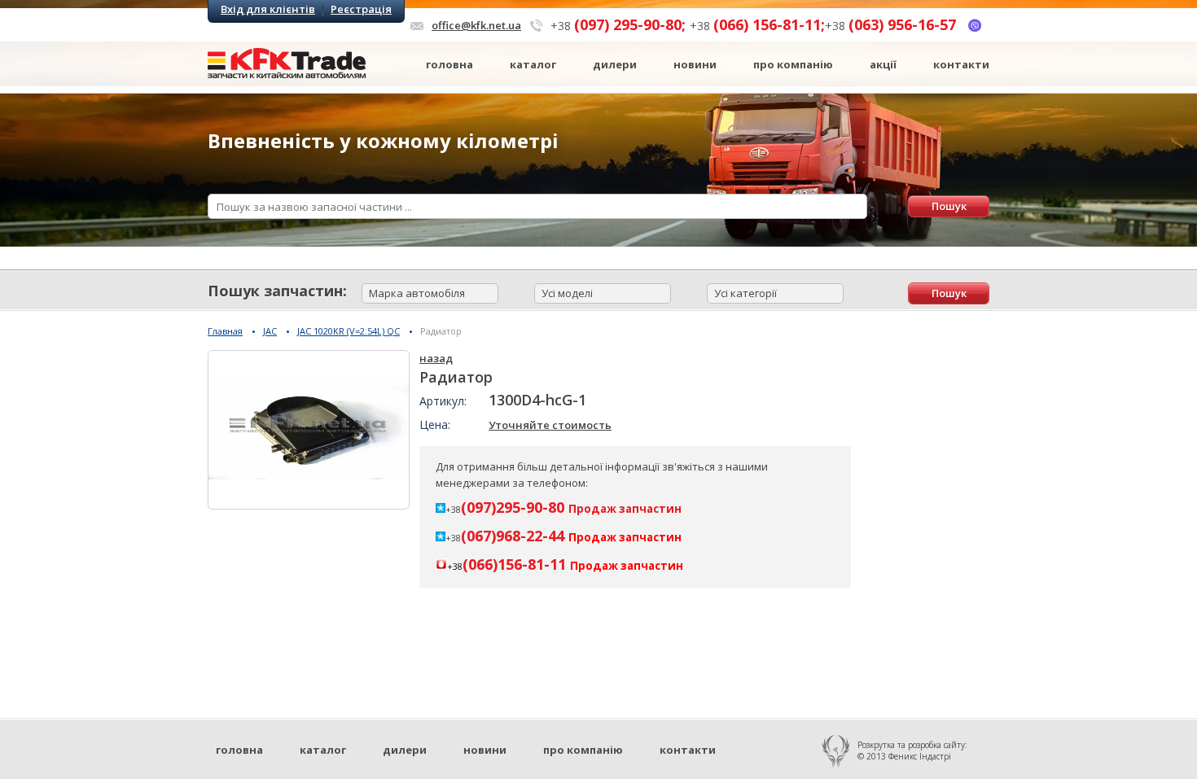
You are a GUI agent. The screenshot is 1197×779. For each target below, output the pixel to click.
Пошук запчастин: (277, 290)
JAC (270, 331)
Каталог (533, 64)
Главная (225, 331)
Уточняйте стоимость (550, 425)
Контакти (961, 64)
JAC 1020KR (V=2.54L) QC (348, 331)
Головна (449, 64)
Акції (883, 64)
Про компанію (793, 64)
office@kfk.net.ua (476, 25)
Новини (695, 64)
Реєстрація (361, 9)
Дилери (615, 64)
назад (436, 358)
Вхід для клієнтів (268, 9)
